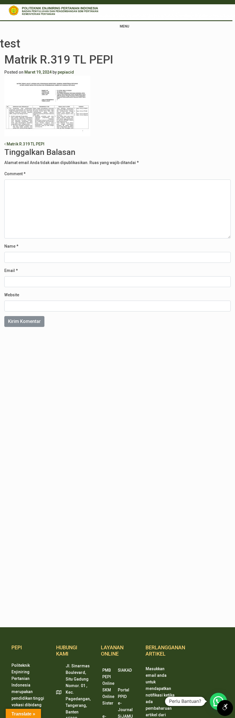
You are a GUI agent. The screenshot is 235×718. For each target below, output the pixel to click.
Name (11, 246)
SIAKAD (125, 670)
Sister (107, 703)
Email (11, 270)
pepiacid (66, 72)
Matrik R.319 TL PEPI (25, 144)
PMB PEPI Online (108, 677)
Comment (15, 173)
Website (11, 295)
